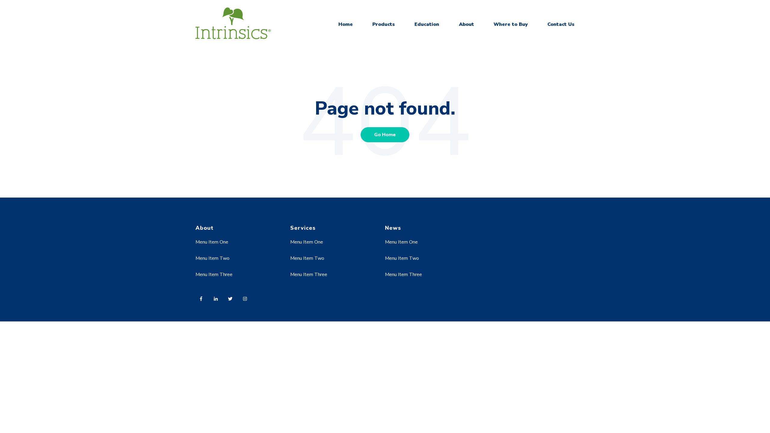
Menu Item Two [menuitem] (212, 258)
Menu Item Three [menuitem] (214, 274)
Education (426, 24)
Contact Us (560, 24)
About (466, 24)
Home (345, 24)
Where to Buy (511, 24)
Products (383, 24)
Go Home (385, 134)
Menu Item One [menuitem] (212, 242)
